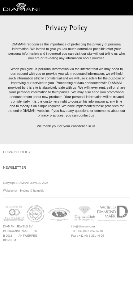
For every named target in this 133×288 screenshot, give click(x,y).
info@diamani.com (83, 226)
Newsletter (14, 167)
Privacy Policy (17, 151)
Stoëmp (24, 190)
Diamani (23, 7)
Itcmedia (38, 190)
